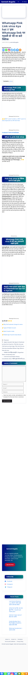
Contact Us (13, 639)
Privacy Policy (20, 641)
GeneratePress (22, 644)
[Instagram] (9, 50)
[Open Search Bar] (18, 1)
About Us (7, 639)
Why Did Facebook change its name (13, 324)
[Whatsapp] (6, 50)
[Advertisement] (14, 418)
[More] (20, 50)
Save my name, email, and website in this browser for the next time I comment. (15, 396)
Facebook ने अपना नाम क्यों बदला (10, 132)
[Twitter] (12, 50)
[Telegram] (14, 50)
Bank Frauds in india (8, 331)
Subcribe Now (10, 564)
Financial (6, 340)
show (11, 81)
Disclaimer (20, 639)
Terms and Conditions (10, 641)
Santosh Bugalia (8, 2)
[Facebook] (3, 50)
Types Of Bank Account (9, 328)
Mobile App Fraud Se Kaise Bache (12, 334)
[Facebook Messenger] (17, 50)
